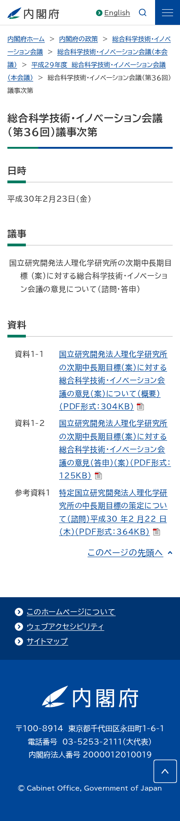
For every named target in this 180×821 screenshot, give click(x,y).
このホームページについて (71, 612)
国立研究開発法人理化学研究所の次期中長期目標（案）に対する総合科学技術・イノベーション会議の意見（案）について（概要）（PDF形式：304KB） (113, 380)
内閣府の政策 (78, 39)
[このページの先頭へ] (165, 771)
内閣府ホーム (26, 39)
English (117, 13)
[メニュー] (167, 12)
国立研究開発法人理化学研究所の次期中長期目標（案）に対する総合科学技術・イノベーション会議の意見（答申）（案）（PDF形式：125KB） (115, 449)
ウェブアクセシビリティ (65, 626)
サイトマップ (47, 641)
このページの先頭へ (125, 552)
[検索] (142, 12)
